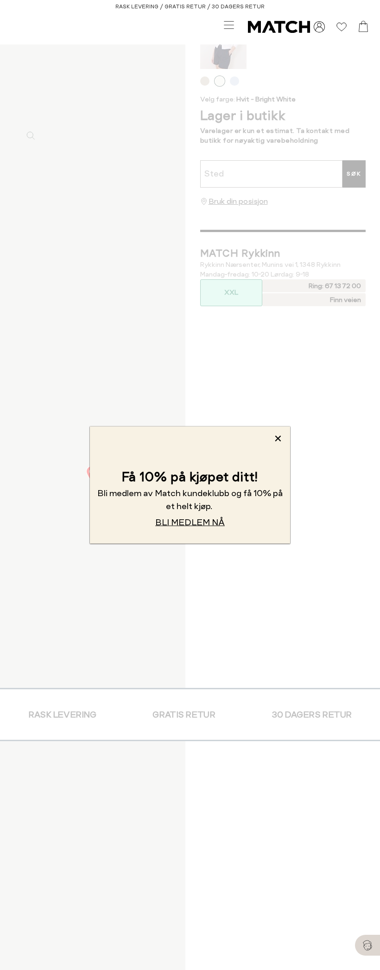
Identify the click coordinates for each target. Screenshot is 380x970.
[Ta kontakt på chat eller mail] (367, 945)
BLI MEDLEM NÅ (190, 522)
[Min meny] (319, 26)
